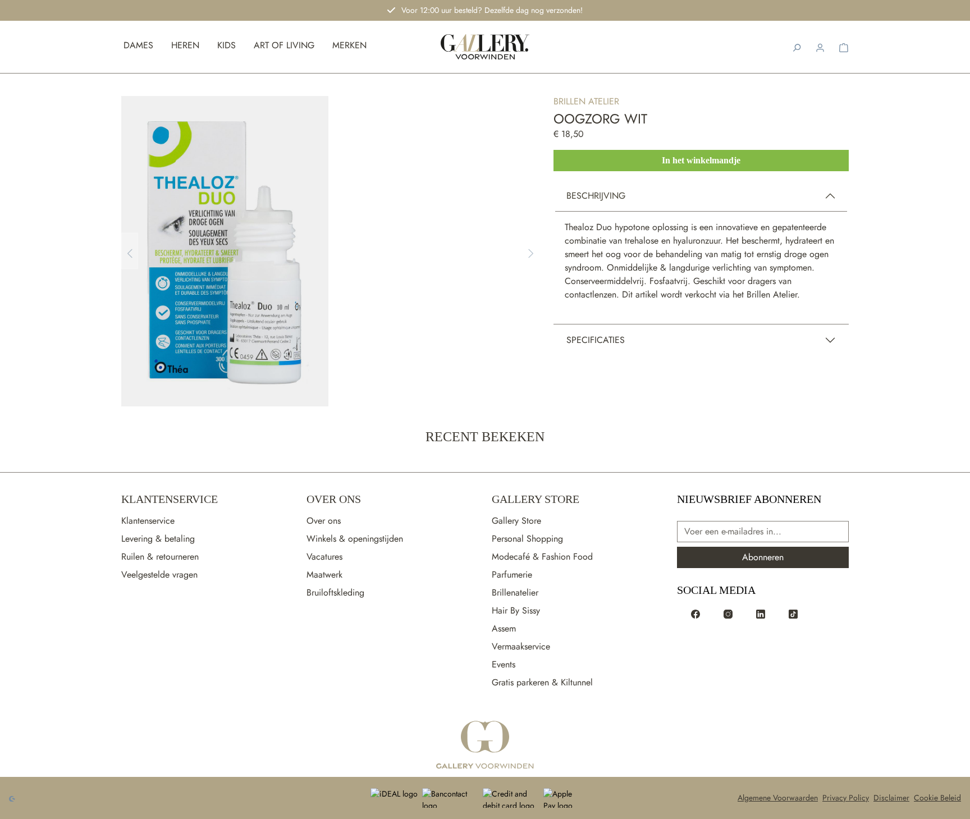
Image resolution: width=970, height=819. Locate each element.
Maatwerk (324, 574)
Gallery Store (535, 499)
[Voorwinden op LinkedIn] (760, 613)
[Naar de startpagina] (485, 47)
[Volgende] (531, 251)
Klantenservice (169, 499)
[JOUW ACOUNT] (820, 46)
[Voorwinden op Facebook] (695, 613)
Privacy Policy (845, 797)
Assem (504, 628)
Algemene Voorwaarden (778, 797)
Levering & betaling (158, 538)
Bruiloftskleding (335, 592)
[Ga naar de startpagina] (485, 745)
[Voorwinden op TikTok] (793, 613)
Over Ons (333, 499)
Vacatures (324, 556)
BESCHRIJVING (595, 195)
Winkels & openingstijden (354, 538)
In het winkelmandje (701, 160)
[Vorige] (129, 251)
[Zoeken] (796, 46)
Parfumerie (512, 574)
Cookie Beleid (937, 797)
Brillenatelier (515, 592)
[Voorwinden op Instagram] (728, 613)
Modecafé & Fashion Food (542, 556)
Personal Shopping (527, 538)
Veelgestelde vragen (159, 574)
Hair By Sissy (516, 610)
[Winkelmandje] (843, 46)
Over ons (323, 520)
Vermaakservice (521, 646)
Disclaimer (891, 797)
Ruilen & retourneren (160, 556)
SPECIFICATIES (595, 339)
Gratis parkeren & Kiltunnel (542, 682)
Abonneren (763, 557)
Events (503, 664)
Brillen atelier (586, 101)
